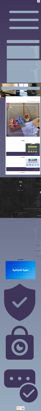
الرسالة (37, 42)
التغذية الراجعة (36, 57)
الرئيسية (38, 60)
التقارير (37, 58)
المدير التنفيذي (36, 56)
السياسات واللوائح (36, 48)
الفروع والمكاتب (36, 52)
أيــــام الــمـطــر (23, 172)
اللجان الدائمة (36, 51)
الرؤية (37, 41)
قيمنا (37, 40)
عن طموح (38, 45)
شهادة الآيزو (36, 46)
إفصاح (37, 78)
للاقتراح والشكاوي (37, 82)
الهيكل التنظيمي (36, 49)
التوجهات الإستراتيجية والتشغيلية (34, 47)
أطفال (35, 98)
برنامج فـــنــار (23, 157)
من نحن (38, 39)
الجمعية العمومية (36, 50)
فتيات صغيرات (34, 154)
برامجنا (38, 43)
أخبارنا (38, 44)
